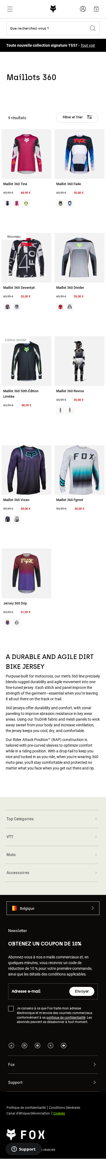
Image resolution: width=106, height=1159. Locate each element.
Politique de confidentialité (26, 1107)
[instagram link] (24, 1046)
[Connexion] (82, 8)
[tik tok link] (11, 1046)
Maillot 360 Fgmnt (69, 500)
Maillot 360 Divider (70, 288)
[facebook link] (37, 1046)
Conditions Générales (64, 1107)
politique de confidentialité (65, 1017)
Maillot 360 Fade (68, 184)
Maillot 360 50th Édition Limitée (21, 393)
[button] (53, 908)
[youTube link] (63, 1046)
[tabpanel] (53, 445)
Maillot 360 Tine (15, 184)
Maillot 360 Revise (70, 391)
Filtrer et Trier (73, 117)
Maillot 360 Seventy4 (19, 288)
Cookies (59, 1113)
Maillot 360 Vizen (16, 500)
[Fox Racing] (53, 9)
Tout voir (87, 45)
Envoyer (82, 991)
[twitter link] (50, 1046)
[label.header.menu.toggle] (10, 9)
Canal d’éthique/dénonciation (28, 1113)
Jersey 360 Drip (15, 603)
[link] (96, 9)
